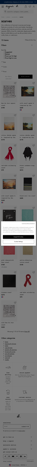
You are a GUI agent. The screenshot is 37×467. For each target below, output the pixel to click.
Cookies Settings (18, 241)
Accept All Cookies (18, 237)
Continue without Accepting (28, 223)
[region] (18, 233)
